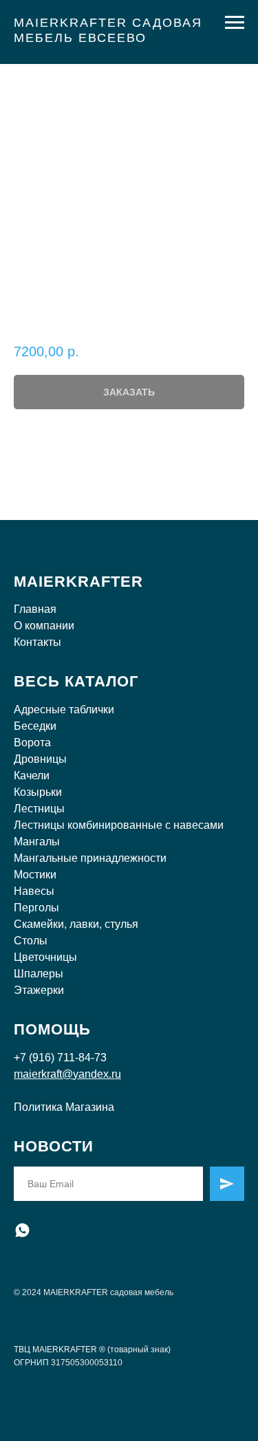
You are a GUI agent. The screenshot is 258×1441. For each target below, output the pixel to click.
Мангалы (37, 841)
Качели (32, 775)
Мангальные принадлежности (90, 858)
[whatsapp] (22, 1230)
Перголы (36, 907)
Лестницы (39, 808)
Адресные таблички (64, 709)
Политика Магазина (64, 1107)
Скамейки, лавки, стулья (76, 924)
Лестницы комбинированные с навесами (119, 825)
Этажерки (39, 990)
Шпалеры (38, 973)
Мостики (35, 874)
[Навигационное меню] (234, 23)
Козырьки (38, 792)
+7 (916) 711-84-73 (60, 1057)
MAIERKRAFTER (78, 581)
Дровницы (40, 759)
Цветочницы (45, 957)
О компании (44, 625)
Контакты (37, 642)
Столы (30, 940)
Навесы (34, 891)
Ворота (32, 742)
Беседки (35, 726)
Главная (35, 609)
